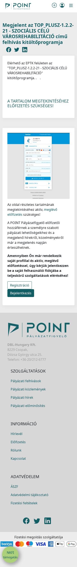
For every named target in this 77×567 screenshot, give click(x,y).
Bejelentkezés (20, 293)
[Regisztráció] (55, 6)
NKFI (10, 554)
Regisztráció (19, 285)
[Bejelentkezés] (62, 6)
